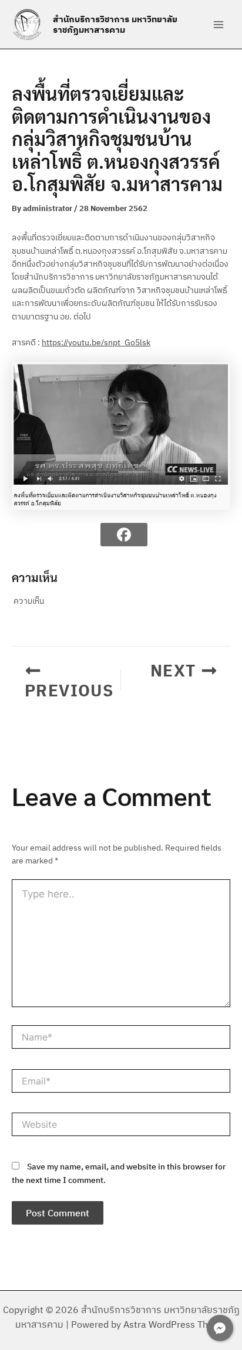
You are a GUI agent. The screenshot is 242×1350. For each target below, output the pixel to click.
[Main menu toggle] (218, 24)
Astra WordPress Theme (175, 1324)
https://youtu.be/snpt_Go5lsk (96, 342)
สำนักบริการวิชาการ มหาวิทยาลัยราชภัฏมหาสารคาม (115, 24)
